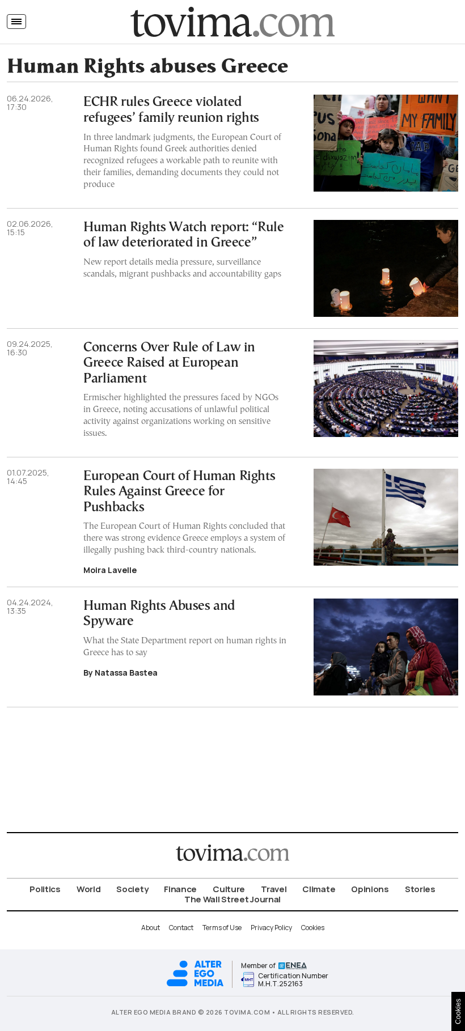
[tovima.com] (232, 22)
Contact (181, 927)
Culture (229, 889)
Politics (45, 889)
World (89, 889)
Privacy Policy (271, 927)
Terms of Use (222, 927)
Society (132, 889)
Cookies (312, 927)
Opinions (370, 889)
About (150, 927)
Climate (318, 889)
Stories (420, 889)
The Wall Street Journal (232, 899)
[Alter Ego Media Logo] (195, 984)
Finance (180, 889)
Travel (273, 889)
